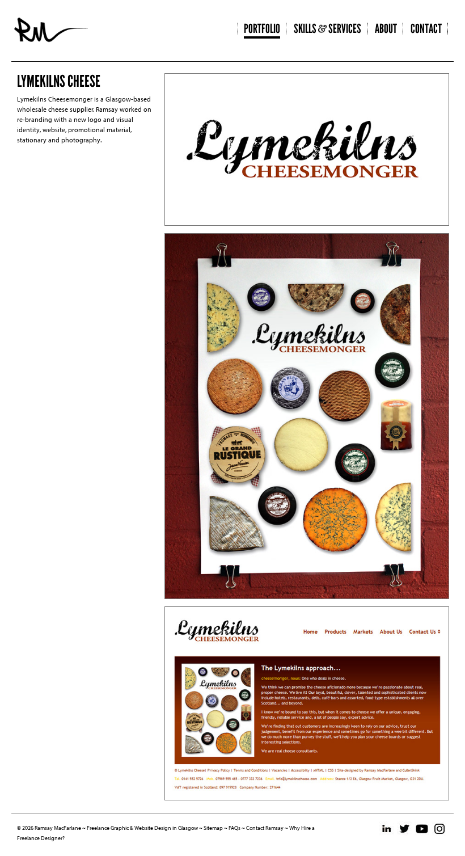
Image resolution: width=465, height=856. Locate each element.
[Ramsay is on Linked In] (386, 828)
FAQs (234, 828)
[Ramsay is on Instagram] (439, 828)
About (386, 28)
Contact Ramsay (265, 828)
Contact (426, 28)
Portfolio (262, 28)
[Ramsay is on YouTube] (422, 828)
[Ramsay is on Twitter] (404, 828)
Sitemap (213, 828)
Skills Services (327, 28)
